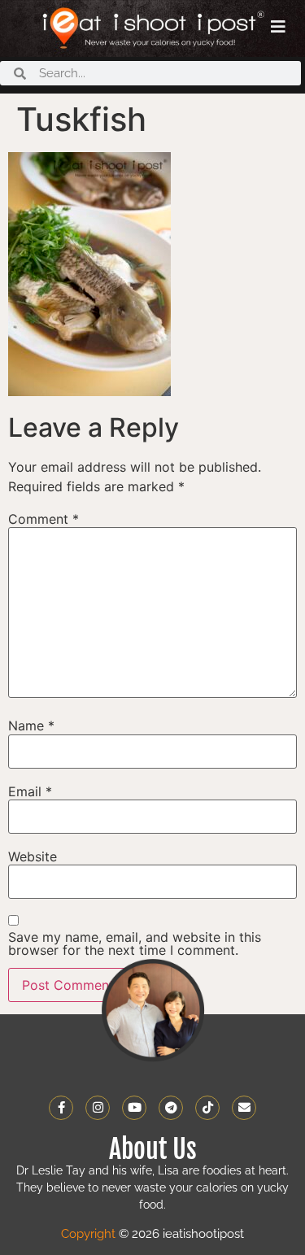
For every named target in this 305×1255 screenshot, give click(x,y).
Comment (43, 518)
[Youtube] (134, 1108)
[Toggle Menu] (278, 27)
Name (31, 725)
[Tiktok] (207, 1108)
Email (30, 791)
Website (32, 856)
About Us (153, 1149)
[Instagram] (97, 1108)
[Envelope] (244, 1108)
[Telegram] (171, 1108)
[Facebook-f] (61, 1108)
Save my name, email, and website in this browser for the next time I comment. (134, 943)
